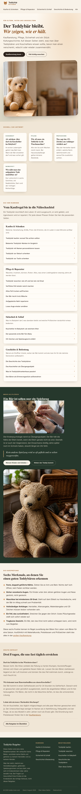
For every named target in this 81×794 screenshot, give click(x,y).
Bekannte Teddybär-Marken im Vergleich (22, 243)
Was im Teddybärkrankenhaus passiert (21, 371)
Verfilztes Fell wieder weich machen (20, 286)
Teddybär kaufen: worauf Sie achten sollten (23, 238)
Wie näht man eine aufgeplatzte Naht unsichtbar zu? (13, 172)
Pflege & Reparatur (28, 9)
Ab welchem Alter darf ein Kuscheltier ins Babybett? (14, 141)
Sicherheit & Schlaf (44, 9)
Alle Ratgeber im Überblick (16, 724)
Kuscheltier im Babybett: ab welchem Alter (22, 329)
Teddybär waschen (65, 751)
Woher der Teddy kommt (43, 463)
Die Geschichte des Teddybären (18, 361)
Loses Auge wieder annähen (17, 306)
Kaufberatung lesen (14, 54)
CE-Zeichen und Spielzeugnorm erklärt (21, 339)
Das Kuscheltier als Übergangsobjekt (20, 366)
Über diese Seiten (65, 767)
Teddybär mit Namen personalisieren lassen (23, 248)
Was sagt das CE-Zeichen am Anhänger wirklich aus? (65, 141)
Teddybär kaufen (64, 747)
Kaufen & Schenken (10, 9)
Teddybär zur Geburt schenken (18, 253)
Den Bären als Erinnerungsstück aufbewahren (23, 377)
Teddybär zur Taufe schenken (17, 258)
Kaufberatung (35, 715)
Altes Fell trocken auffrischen (17, 291)
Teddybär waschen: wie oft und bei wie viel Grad (25, 281)
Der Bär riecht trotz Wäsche (16, 296)
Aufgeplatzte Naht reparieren (17, 301)
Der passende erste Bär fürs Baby (19, 334)
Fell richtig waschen (36, 54)
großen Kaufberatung (22, 635)
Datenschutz (57, 790)
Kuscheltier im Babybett (67, 755)
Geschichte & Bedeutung (63, 9)
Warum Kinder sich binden (17, 463)
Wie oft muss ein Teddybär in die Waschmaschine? (38, 141)
